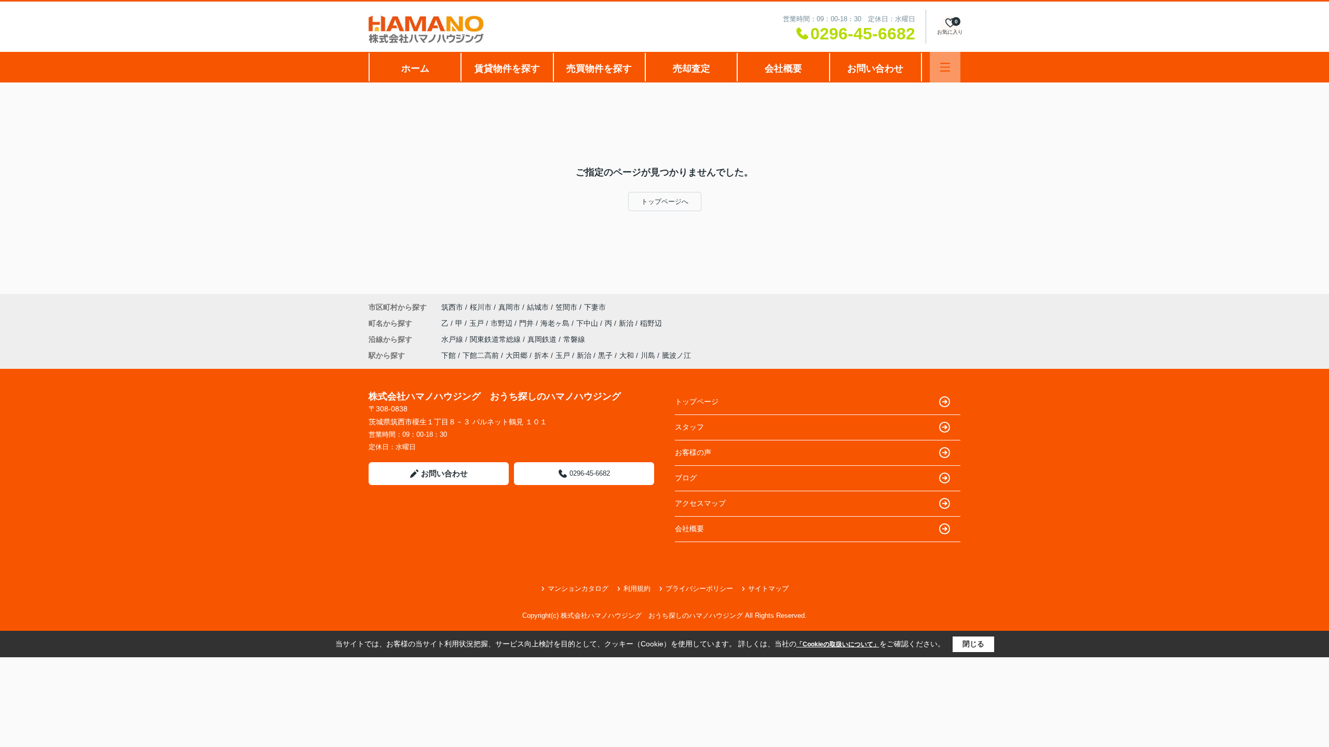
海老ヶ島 (556, 323)
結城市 (538, 307)
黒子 (605, 355)
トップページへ (664, 201)
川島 (648, 355)
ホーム (415, 68)
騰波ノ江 (676, 355)
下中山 (588, 323)
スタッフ (689, 427)
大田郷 (516, 355)
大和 (626, 355)
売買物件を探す (599, 68)
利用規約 (636, 588)
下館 (448, 355)
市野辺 (502, 323)
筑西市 (452, 307)
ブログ (686, 478)
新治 (627, 323)
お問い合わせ (875, 68)
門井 (527, 323)
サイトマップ (768, 588)
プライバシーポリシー (699, 588)
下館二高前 (481, 355)
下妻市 (595, 307)
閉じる (973, 644)
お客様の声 (693, 452)
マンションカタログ (578, 588)
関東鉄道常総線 (496, 339)
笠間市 (566, 307)
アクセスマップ (700, 503)
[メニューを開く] (945, 67)
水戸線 (453, 339)
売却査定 (691, 68)
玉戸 (477, 323)
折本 (541, 355)
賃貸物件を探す (507, 68)
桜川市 (481, 307)
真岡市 (509, 307)
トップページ (696, 401)
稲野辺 (651, 323)
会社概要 (783, 68)
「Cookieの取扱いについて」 (837, 644)
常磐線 (574, 339)
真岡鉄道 (543, 339)
